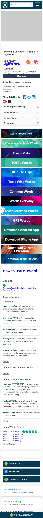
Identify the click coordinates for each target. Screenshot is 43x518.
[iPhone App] (21, 244)
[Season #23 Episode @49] (30, 432)
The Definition (26, 82)
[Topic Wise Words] (21, 186)
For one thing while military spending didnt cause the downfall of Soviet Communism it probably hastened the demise (21, 403)
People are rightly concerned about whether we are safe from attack (19, 320)
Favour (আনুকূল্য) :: (10, 330)
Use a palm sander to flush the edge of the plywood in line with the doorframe (20, 341)
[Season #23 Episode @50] (27, 432)
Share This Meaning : (12, 97)
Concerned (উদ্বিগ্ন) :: (11, 318)
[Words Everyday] (21, 205)
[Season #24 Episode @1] (23, 432)
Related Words (21, 118)
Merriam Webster (24, 87)
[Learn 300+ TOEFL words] (21, 167)
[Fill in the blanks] (21, 176)
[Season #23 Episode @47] (36, 432)
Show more (21, 76)
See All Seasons (9, 444)
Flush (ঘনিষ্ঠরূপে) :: (10, 339)
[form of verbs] (21, 157)
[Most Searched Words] (21, 215)
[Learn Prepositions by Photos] (21, 138)
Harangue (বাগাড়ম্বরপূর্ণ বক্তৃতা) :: (15, 384)
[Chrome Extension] (21, 253)
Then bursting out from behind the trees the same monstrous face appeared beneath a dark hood (19, 353)
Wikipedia (7, 91)
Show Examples (21, 112)
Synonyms (21, 123)
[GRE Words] (21, 224)
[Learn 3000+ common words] (21, 195)
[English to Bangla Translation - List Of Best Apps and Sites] (4, 286)
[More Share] (9, 103)
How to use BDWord (20, 271)
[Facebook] (25, 98)
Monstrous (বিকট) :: (11, 350)
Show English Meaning (21, 107)
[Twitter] (29, 98)
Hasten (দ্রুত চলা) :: (10, 401)
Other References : (11, 82)
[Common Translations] (21, 263)
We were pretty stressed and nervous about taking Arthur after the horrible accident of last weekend (20, 309)
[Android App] (21, 234)
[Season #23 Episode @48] (33, 432)
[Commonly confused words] (21, 147)
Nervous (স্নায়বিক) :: (11, 306)
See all (6, 361)
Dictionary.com (9, 87)
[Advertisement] (21, 26)
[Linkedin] (34, 98)
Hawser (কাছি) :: (9, 413)
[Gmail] (5, 103)
